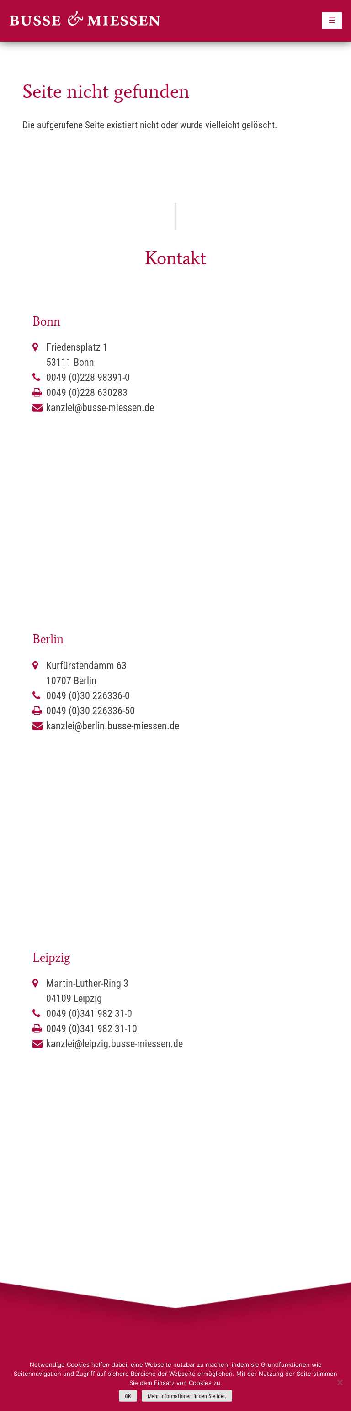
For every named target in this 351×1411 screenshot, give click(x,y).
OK (128, 1396)
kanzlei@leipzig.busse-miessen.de (114, 1043)
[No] (339, 1382)
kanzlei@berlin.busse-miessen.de (112, 726)
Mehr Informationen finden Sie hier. (187, 1396)
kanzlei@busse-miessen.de (100, 407)
